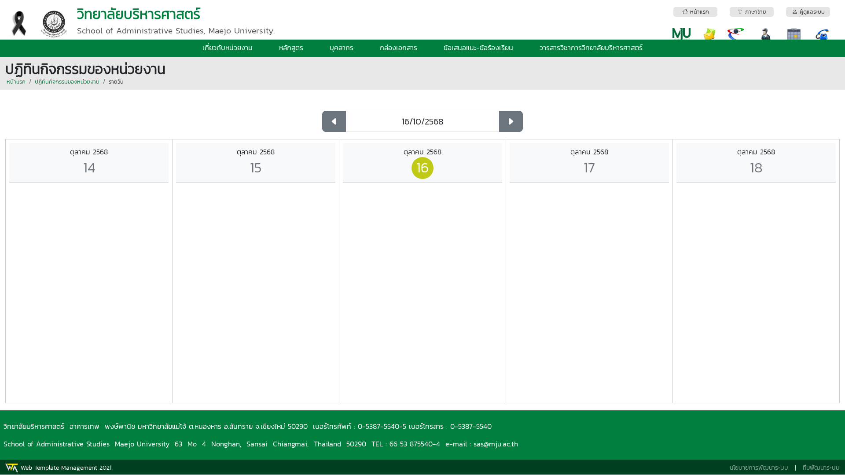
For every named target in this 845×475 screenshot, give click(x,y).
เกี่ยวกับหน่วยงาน (227, 47)
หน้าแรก (16, 81)
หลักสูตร (291, 47)
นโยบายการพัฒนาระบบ (759, 467)
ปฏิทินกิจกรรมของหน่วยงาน (67, 81)
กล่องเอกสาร (398, 47)
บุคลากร (341, 47)
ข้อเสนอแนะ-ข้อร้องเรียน (478, 47)
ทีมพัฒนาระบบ (821, 467)
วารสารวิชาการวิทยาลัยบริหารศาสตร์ (591, 47)
